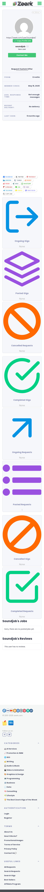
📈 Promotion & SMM (13, 753)
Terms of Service (12, 844)
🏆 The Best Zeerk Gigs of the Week (20, 800)
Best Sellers (9, 880)
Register (8, 818)
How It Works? (10, 836)
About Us (8, 832)
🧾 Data (7, 787)
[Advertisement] (22, 148)
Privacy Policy (10, 849)
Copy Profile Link (22, 41)
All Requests (10, 867)
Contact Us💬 (10, 853)
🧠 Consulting (10, 791)
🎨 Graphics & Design (14, 774)
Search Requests (12, 871)
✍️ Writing (9, 761)
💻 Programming (12, 778)
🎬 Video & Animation (14, 770)
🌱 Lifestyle (9, 795)
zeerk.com (18, 715)
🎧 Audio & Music (12, 766)
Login (6, 813)
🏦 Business (9, 783)
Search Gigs (9, 875)
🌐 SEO (7, 757)
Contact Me (22, 55)
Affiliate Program (12, 884)
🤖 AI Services (10, 749)
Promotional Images (13, 840)
